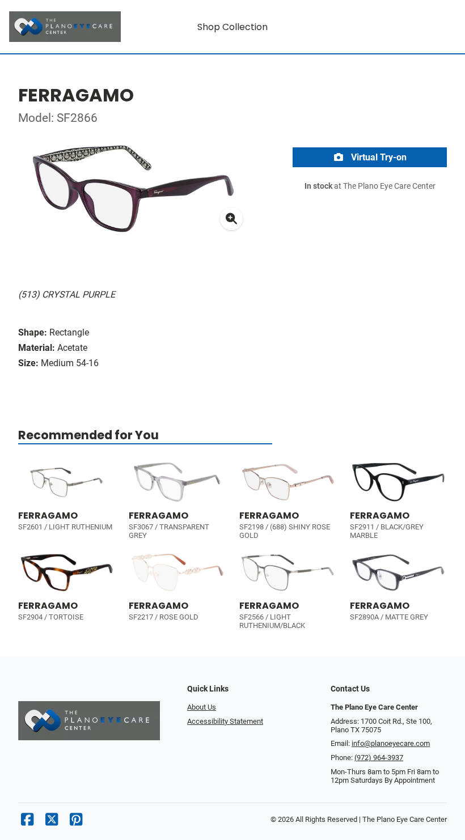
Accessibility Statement (225, 721)
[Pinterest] (76, 822)
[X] (52, 822)
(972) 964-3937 (378, 757)
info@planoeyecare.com (391, 743)
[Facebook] (27, 822)
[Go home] (65, 26)
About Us (201, 707)
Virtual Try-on (378, 157)
